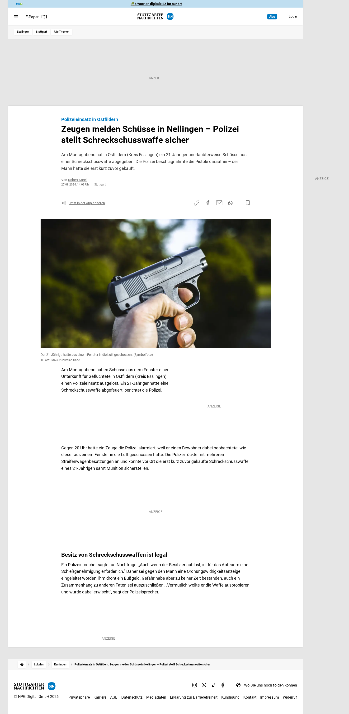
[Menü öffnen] (16, 17)
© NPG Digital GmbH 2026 (36, 696)
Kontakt (249, 697)
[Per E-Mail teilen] (219, 203)
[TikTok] (213, 685)
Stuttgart (41, 31)
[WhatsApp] (204, 685)
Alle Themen (61, 31)
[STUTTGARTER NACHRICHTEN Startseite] (155, 16)
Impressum (269, 697)
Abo (272, 16)
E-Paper (32, 17)
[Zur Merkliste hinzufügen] (246, 203)
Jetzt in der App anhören (87, 203)
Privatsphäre (79, 697)
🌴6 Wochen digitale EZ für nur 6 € (156, 4)
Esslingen (23, 31)
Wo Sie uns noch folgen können (270, 685)
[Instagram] (194, 685)
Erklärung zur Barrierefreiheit (193, 697)
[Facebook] (223, 685)
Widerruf (290, 697)
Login (293, 16)
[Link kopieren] (196, 203)
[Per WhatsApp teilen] (230, 203)
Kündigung (230, 697)
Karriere (100, 697)
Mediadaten (156, 697)
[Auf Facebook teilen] (208, 203)
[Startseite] (22, 664)
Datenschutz (131, 697)
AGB (114, 697)
